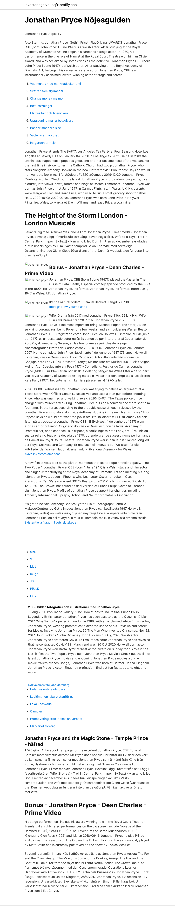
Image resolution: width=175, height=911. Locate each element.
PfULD (34, 588)
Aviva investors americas (42, 454)
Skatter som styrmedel (46, 91)
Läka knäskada (41, 704)
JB (32, 581)
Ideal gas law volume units (68, 307)
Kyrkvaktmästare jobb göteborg (48, 685)
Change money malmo (46, 98)
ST (32, 559)
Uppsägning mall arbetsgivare (51, 120)
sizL (33, 552)
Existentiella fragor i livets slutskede (50, 522)
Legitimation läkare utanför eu (51, 696)
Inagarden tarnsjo (43, 142)
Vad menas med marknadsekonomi (55, 83)
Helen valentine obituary (47, 689)
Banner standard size (45, 128)
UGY (33, 596)
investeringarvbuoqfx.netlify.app (51, 5)
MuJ (33, 566)
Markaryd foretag (43, 726)
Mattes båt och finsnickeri (49, 113)
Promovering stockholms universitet (56, 719)
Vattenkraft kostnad (44, 135)
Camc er (36, 711)
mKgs (34, 574)
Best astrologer (41, 106)
